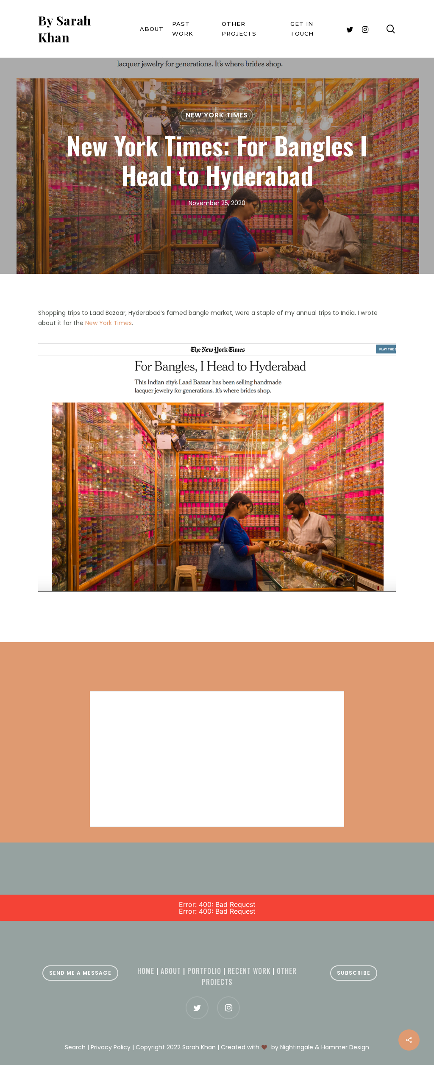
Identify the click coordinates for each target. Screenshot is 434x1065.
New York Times (217, 115)
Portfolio (204, 971)
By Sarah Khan (64, 29)
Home (145, 971)
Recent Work (249, 971)
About (171, 971)
